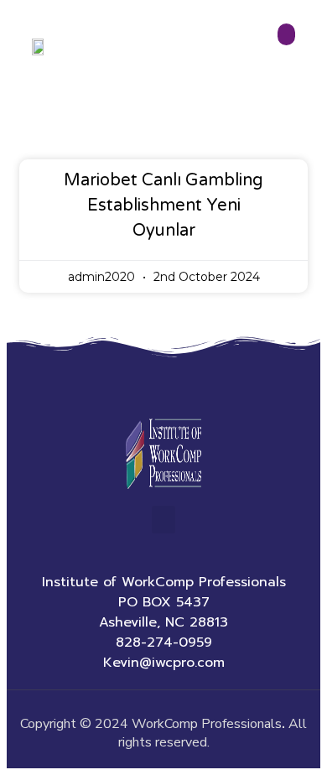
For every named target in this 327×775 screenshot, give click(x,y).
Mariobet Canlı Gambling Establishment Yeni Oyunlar (163, 205)
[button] (287, 34)
